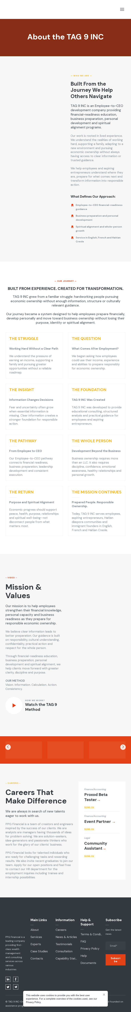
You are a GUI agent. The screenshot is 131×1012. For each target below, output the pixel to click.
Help (84, 956)
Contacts (37, 958)
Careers (61, 930)
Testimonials (64, 944)
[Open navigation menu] (122, 9)
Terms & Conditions (91, 934)
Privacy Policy (90, 948)
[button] (8, 979)
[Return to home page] (10, 9)
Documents (88, 963)
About (35, 930)
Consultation (64, 951)
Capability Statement (66, 958)
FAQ (83, 941)
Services (36, 937)
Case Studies (39, 951)
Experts (36, 944)
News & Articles (66, 937)
